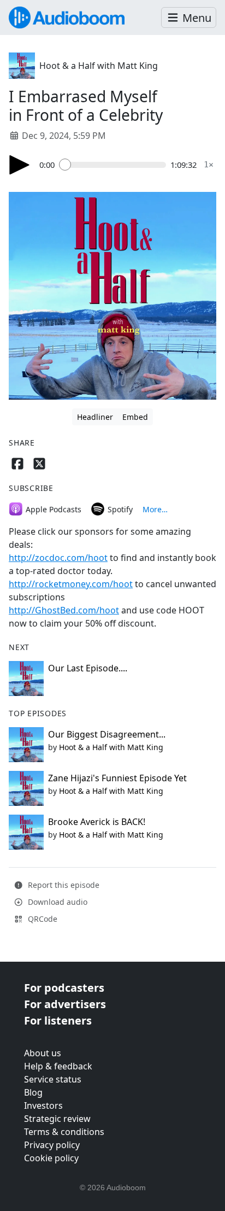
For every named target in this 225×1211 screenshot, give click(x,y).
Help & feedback (58, 1066)
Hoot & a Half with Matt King (98, 66)
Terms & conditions (64, 1132)
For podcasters (64, 987)
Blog (33, 1092)
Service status (52, 1079)
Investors (43, 1105)
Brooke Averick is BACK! (96, 822)
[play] (20, 164)
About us (42, 1053)
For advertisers (65, 1004)
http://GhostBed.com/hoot (64, 610)
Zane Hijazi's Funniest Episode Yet (117, 778)
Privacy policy (52, 1145)
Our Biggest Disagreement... (106, 734)
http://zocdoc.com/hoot (58, 558)
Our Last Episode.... (87, 668)
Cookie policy (51, 1158)
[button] (188, 17)
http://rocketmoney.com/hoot (71, 584)
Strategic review (57, 1119)
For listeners (58, 1020)
